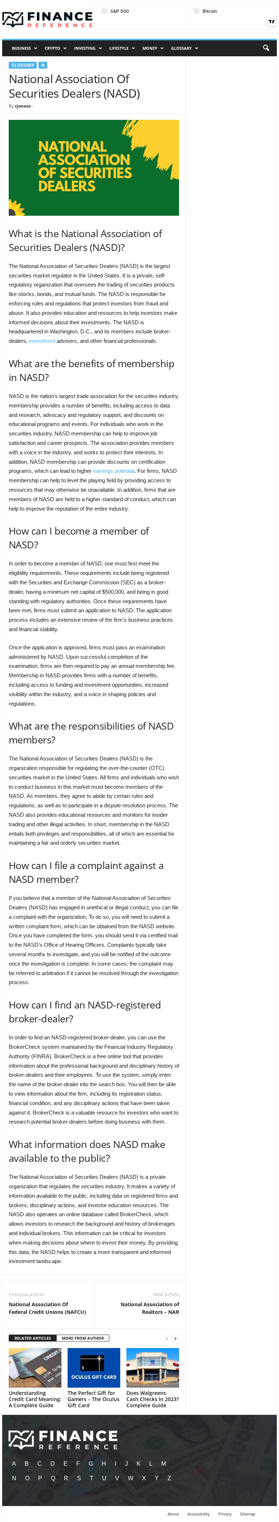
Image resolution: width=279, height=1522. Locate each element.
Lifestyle (119, 48)
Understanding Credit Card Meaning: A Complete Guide (35, 1399)
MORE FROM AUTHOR (83, 1338)
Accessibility (198, 1514)
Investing (85, 48)
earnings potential (113, 471)
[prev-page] (166, 1338)
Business (21, 48)
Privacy (225, 1514)
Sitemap (247, 1514)
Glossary (181, 48)
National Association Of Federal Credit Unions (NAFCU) (47, 1308)
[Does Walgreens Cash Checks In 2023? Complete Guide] (152, 1367)
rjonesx (23, 106)
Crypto (52, 48)
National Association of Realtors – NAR (150, 1308)
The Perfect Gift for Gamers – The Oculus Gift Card (94, 1399)
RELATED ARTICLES (33, 1338)
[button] (266, 48)
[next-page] (175, 1338)
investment (42, 341)
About (173, 1514)
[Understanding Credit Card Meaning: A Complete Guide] (35, 1367)
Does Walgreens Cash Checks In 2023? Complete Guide (152, 1399)
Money (149, 48)
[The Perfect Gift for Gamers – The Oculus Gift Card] (94, 1367)
